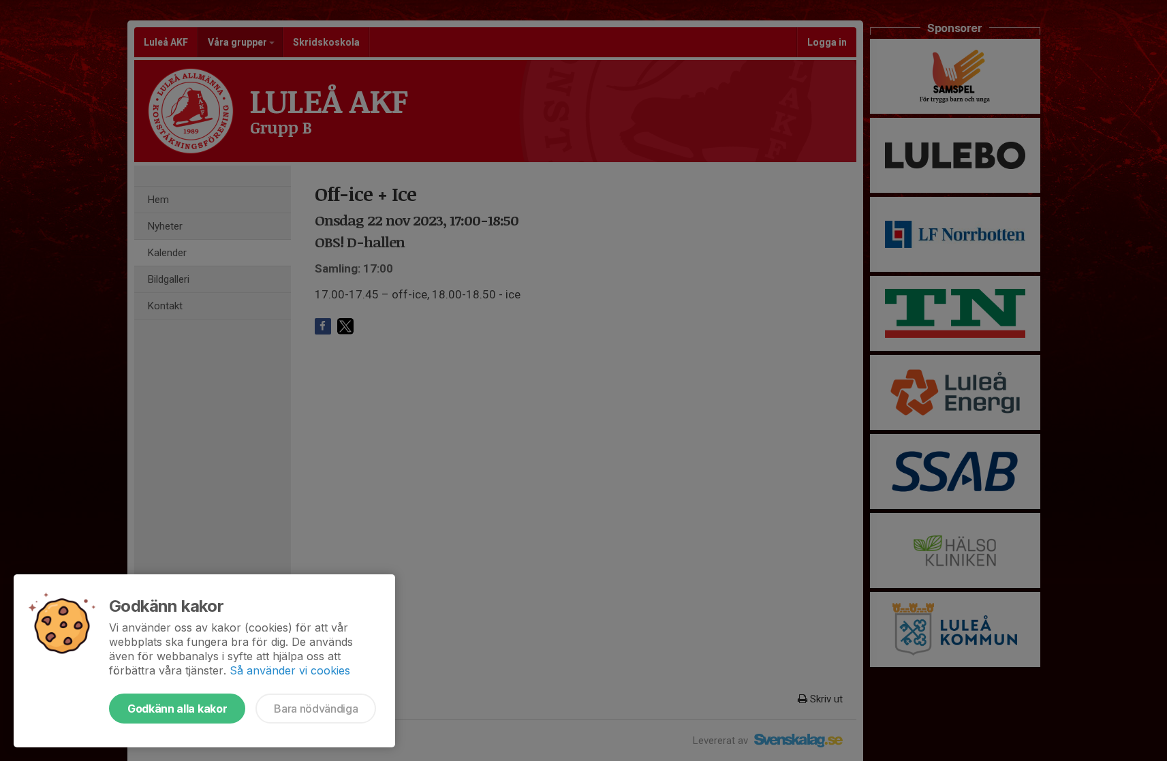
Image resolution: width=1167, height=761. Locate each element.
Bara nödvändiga (316, 708)
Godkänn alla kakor (177, 708)
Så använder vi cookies (290, 670)
